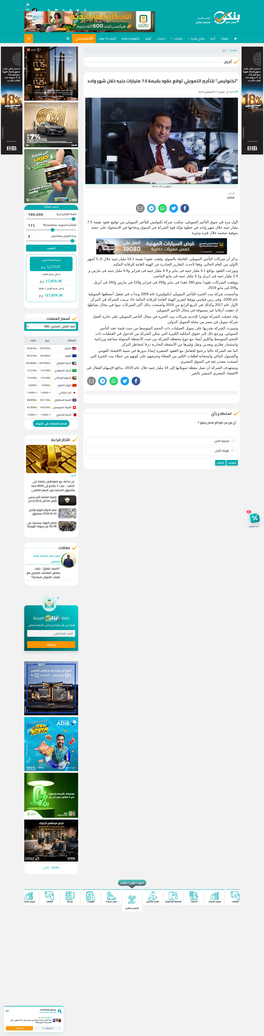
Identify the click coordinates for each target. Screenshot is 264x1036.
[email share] (151, 208)
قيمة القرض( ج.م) (52, 214)
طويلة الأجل (222, 450)
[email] (140, 208)
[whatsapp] (162, 208)
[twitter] (173, 208)
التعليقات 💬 (48, 1028)
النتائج (220, 462)
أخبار (212, 38)
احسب (51, 248)
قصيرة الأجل (222, 441)
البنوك (224, 38)
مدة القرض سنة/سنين (52, 236)
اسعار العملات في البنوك (51, 423)
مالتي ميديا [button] (197, 38)
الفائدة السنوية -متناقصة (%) (52, 225)
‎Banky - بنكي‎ (51, 867)
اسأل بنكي (19, 1028)
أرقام (148, 38)
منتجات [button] (177, 38)
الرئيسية (233, 50)
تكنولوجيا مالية (131, 38)
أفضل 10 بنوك (107, 38)
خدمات (161, 38)
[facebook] (184, 208)
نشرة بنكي (82, 38)
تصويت (232, 462)
